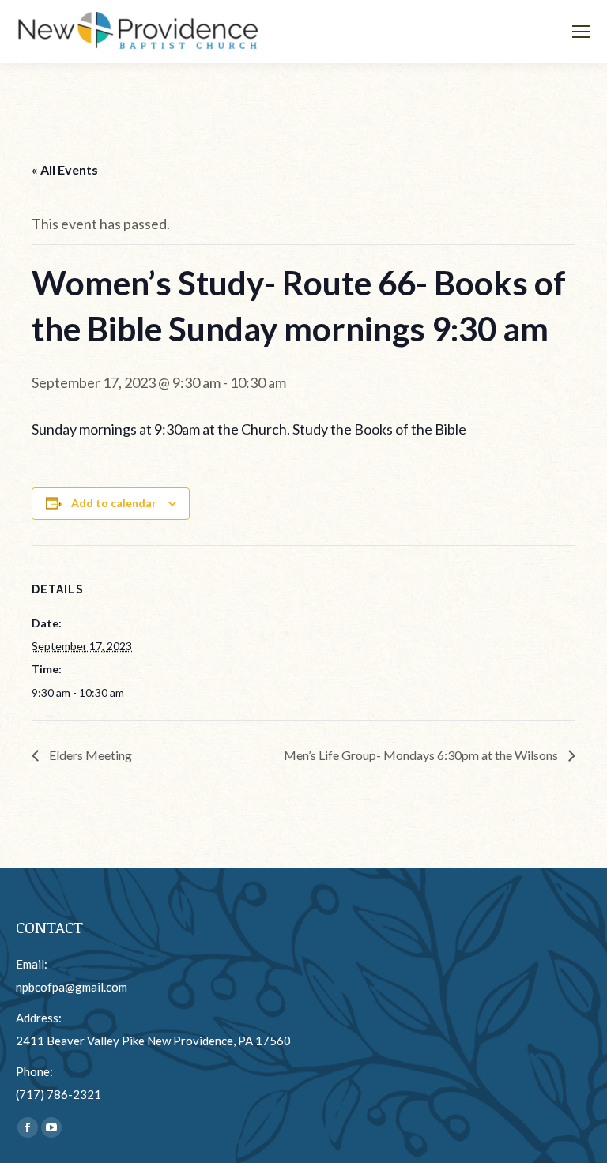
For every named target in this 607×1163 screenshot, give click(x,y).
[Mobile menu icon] (581, 31)
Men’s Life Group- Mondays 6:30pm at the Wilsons (422, 754)
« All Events (65, 169)
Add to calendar (113, 503)
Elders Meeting (89, 754)
